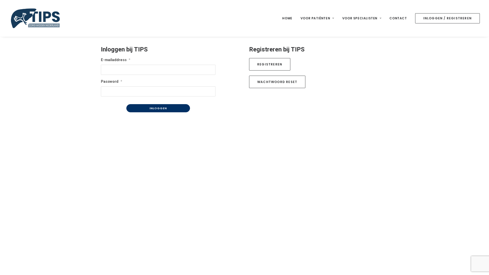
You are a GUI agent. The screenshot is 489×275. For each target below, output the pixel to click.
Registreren (269, 64)
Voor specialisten (359, 18)
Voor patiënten (315, 18)
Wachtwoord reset (277, 82)
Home (287, 18)
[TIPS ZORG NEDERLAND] (35, 18)
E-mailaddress (115, 60)
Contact (398, 18)
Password (111, 81)
